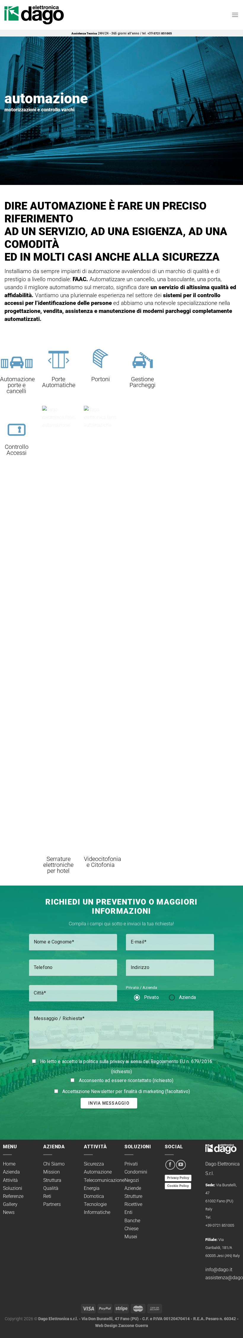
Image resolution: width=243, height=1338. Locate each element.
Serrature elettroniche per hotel (58, 864)
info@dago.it (218, 1269)
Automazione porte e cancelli (17, 385)
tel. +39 (157, 33)
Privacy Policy (178, 1178)
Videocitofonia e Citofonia (102, 861)
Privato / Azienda (141, 987)
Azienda (187, 997)
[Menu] (235, 14)
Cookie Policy (178, 1186)
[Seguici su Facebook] (170, 1165)
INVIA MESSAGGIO (109, 1103)
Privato (151, 997)
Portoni (100, 379)
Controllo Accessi (16, 449)
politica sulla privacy (103, 1061)
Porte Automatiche (58, 382)
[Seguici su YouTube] (181, 1165)
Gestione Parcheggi (143, 382)
